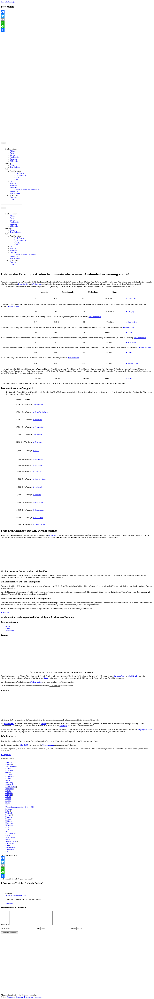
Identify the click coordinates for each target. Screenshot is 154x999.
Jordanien (8, 774)
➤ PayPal (129, 378)
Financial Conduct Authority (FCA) (27, 189)
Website (73, 928)
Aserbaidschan (10, 787)
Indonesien (9, 785)
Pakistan (8, 791)
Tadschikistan (10, 837)
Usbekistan (9, 825)
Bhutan (8, 801)
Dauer (12, 181)
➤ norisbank (37, 487)
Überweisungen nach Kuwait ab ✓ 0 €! (19, 807)
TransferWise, (54, 535)
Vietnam (8, 799)
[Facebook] (77, 12)
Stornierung (14, 191)
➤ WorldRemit (131, 343)
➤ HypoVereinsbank (40, 412)
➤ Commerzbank (39, 524)
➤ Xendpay (130, 312)
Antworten (9, 903)
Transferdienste (15, 167)
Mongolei (8, 819)
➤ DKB (36, 451)
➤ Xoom (129, 352)
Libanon (8, 768)
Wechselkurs (36, 284)
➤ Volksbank (38, 465)
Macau (7, 835)
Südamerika (14, 161)
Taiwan (8, 797)
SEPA (16, 177)
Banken (12, 165)
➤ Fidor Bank (38, 404)
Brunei (7, 839)
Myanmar (8, 817)
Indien (7, 811)
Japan (7, 805)
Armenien (9, 793)
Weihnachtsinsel (11, 841)
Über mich (13, 197)
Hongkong (9, 783)
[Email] (77, 19)
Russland (8, 815)
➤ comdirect (37, 420)
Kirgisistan (9, 823)
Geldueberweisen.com (15, 997)
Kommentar (5, 924)
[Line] (77, 26)
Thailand (8, 813)
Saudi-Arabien (10, 766)
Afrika (12, 151)
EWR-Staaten (19, 173)
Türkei (7, 829)
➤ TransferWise (131, 298)
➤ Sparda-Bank (38, 427)
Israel (7, 831)
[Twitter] (77, 16)
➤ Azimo (129, 333)
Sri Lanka (8, 809)
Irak (6, 851)
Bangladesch (10, 776)
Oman (7, 772)
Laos (7, 845)
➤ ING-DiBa (38, 518)
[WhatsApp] (77, 23)
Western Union (35, 682)
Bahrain (8, 778)
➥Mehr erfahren (14, 306)
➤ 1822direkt (38, 502)
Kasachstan (9, 770)
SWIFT (17, 179)
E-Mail (38, 928)
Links (12, 199)
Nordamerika (14, 157)
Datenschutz (28, 997)
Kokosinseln (9, 843)
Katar (7, 827)
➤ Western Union (132, 363)
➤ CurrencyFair (131, 322)
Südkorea (8, 762)
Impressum (38, 997)
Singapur (8, 795)
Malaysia (8, 764)
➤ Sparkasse (37, 434)
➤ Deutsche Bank (39, 479)
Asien (12, 153)
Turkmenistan (10, 847)
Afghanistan (9, 849)
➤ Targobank (38, 459)
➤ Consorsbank (38, 510)
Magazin (13, 183)
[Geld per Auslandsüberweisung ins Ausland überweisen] (3, 141)
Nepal (7, 781)
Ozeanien (13, 159)
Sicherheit (13, 187)
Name (3, 928)
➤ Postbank (37, 442)
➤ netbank (37, 495)
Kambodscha (10, 833)
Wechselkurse (15, 193)
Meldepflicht (14, 185)
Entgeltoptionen (20, 175)
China (7, 803)
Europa (12, 155)
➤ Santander (37, 471)
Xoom (46, 678)
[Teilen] (77, 30)
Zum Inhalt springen (8, 2)
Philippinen (9, 821)
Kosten (25, 284)
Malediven (9, 789)
